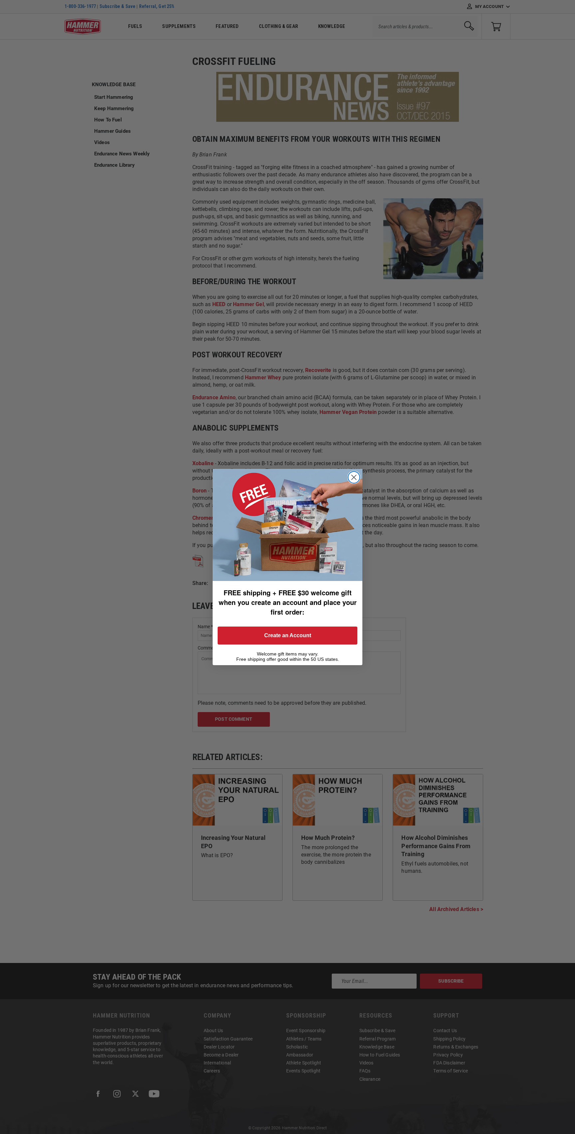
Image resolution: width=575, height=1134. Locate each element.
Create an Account (287, 635)
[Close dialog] (354, 477)
